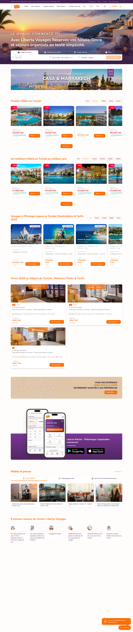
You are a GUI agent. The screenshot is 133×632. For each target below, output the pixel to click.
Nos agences (92, 1)
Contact (105, 1)
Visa (84, 6)
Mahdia (104, 101)
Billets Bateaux (61, 6)
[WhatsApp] (120, 6)
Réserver (33, 136)
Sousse (118, 101)
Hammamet (95, 101)
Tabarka (118, 159)
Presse (99, 1)
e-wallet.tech (71, 446)
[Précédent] (11, 123)
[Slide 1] (66, 79)
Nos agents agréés (114, 1)
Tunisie (97, 218)
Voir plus (65, 146)
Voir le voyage (31, 264)
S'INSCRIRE (109, 392)
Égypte (112, 218)
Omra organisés (35, 6)
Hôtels (26, 6)
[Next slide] (119, 79)
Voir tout (117, 471)
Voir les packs (55, 322)
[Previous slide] (13, 79)
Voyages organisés (48, 6)
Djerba (111, 101)
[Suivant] (122, 123)
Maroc (118, 218)
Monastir (102, 159)
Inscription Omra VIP (74, 6)
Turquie (104, 218)
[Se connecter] (104, 6)
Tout (87, 101)
